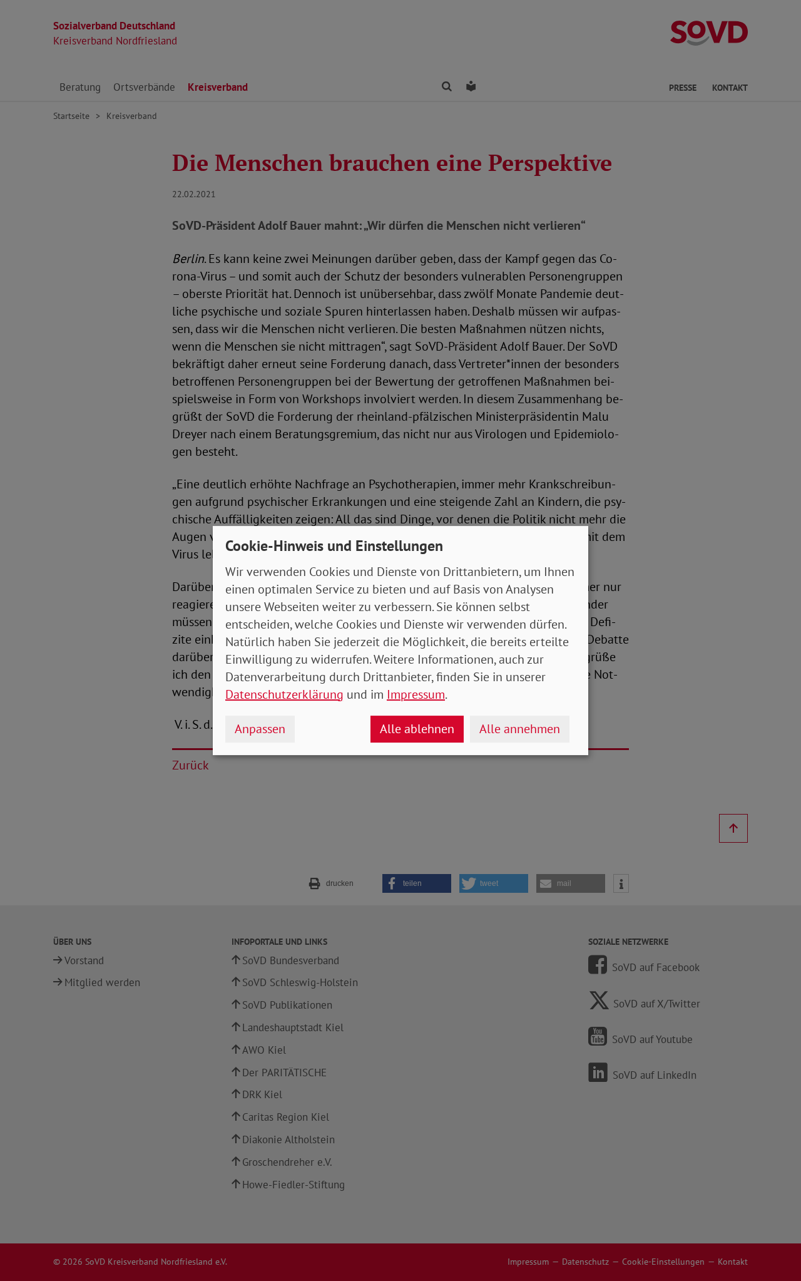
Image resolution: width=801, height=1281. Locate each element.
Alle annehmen (519, 729)
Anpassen (260, 729)
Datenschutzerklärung (284, 694)
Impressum (416, 694)
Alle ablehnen (417, 729)
